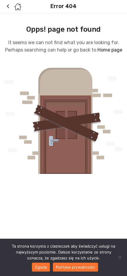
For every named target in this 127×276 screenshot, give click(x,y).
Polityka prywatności (75, 267)
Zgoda (41, 267)
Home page (109, 50)
